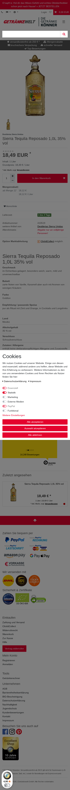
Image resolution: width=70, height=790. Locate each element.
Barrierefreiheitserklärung (15, 692)
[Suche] (64, 34)
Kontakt (6, 716)
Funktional (13, 410)
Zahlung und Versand (13, 622)
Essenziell (13, 388)
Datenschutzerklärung (13, 700)
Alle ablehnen (35, 435)
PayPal (11, 406)
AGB (4, 688)
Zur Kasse (7, 638)
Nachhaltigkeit (9, 704)
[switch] (7, 785)
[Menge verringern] (12, 180)
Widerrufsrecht (10, 630)
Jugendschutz (9, 708)
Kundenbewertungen (13, 712)
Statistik (12, 392)
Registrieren (8, 660)
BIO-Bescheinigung (12, 696)
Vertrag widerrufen (14, 648)
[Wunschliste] (50, 12)
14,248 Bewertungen (29, 454)
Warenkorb (8, 634)
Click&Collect (9, 626)
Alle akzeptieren (35, 421)
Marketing (13, 397)
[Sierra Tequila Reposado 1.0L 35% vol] (13, 492)
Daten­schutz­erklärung (15, 381)
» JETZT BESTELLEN (47, 6)
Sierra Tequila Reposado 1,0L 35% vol (44, 484)
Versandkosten (23, 170)
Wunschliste (11, 206)
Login (44, 12)
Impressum (8, 720)
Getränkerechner (11, 678)
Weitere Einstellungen (13, 415)
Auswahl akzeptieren (35, 428)
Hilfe (4, 642)
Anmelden (7, 664)
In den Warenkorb (41, 178)
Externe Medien (16, 401)
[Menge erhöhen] (12, 176)
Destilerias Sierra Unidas (50, 226)
